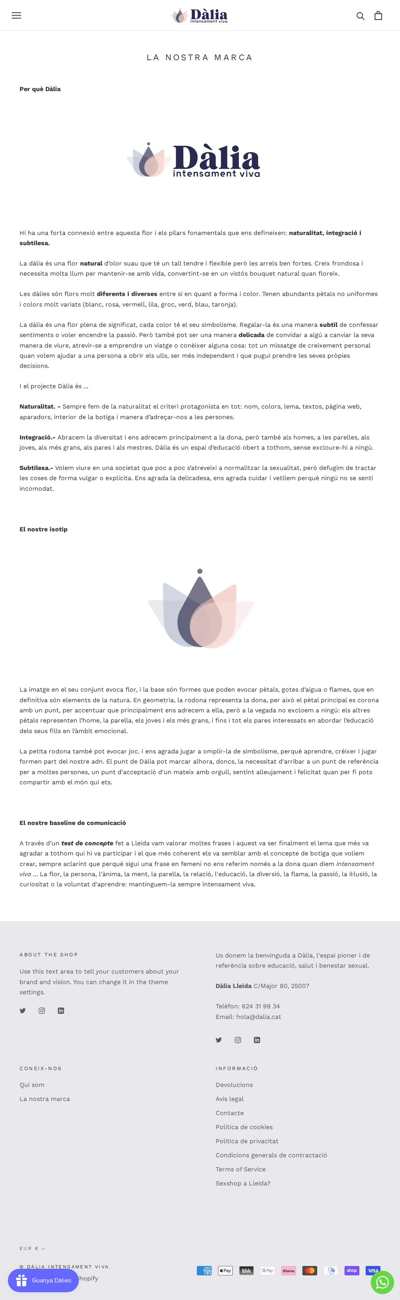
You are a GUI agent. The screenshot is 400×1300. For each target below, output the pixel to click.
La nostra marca (45, 1099)
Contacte (230, 1113)
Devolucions (234, 1084)
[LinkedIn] (61, 1010)
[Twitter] (23, 1010)
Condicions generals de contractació (271, 1155)
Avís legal (230, 1099)
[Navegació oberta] (16, 15)
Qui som (32, 1084)
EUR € (29, 1248)
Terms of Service (241, 1169)
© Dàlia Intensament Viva (64, 1267)
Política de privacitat (247, 1141)
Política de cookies (244, 1127)
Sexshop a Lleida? (243, 1183)
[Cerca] (361, 15)
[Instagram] (42, 1010)
